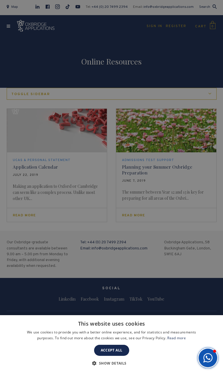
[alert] (111, 186)
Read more (176, 337)
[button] (208, 358)
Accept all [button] (112, 350)
